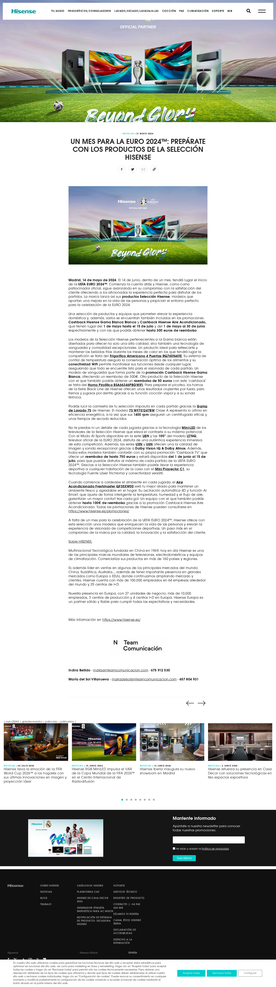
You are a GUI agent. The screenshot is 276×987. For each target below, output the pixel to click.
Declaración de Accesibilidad (124, 932)
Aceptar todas (191, 973)
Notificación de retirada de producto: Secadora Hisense (94, 921)
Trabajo (46, 904)
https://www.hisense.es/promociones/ (99, 511)
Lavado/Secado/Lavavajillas (137, 11)
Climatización (198, 11)
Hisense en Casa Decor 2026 (93, 900)
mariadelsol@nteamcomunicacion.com (144, 679)
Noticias (46, 892)
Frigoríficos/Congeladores (89, 11)
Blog (44, 898)
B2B (230, 11)
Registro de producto (128, 898)
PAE (181, 11)
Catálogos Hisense (90, 885)
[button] (122, 800)
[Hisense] (23, 11)
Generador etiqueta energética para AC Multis (95, 910)
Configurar (250, 973)
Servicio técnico (125, 892)
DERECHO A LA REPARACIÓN (122, 941)
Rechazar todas (222, 973)
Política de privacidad (215, 849)
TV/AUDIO (58, 11)
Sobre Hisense (49, 885)
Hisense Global (89, 952)
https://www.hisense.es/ (121, 620)
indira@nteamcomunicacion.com (120, 670)
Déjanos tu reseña (126, 914)
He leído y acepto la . (202, 849)
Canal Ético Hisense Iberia (127, 922)
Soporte (218, 11)
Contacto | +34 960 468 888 (126, 906)
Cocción (169, 11)
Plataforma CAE (88, 892)
